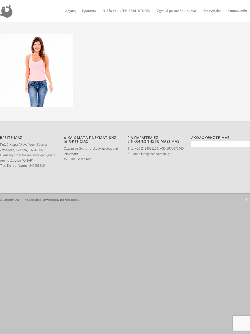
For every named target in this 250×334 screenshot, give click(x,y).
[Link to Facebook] (246, 199)
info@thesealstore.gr (155, 154)
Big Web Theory (69, 199)
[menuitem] (70, 11)
